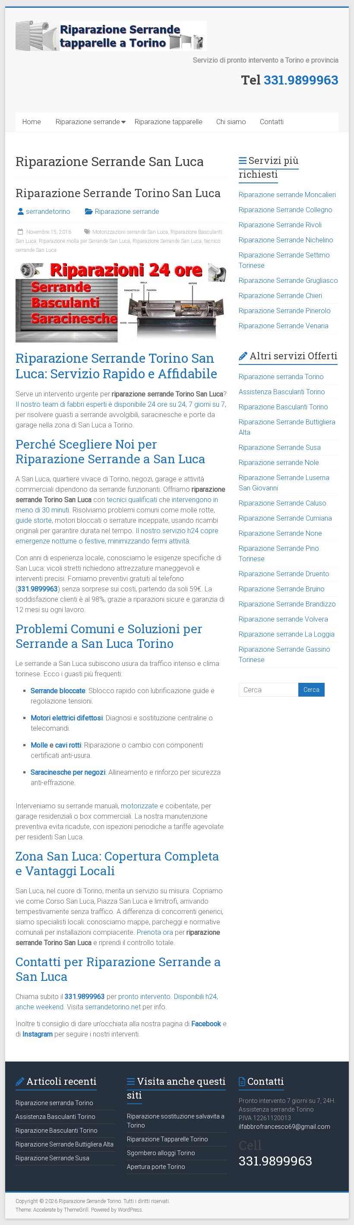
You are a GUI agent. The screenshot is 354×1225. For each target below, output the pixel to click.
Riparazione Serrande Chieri (280, 296)
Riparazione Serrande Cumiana (285, 518)
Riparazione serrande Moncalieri (287, 195)
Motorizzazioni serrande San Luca (130, 232)
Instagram (37, 1034)
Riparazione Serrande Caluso (282, 503)
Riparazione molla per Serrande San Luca (84, 241)
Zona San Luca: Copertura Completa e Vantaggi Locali (117, 863)
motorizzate (139, 806)
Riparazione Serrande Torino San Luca (118, 192)
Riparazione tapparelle (168, 122)
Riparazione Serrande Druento (284, 574)
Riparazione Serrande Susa (280, 447)
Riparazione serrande (88, 122)
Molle (39, 745)
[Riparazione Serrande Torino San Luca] (121, 267)
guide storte (34, 520)
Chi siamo (231, 122)
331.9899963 (301, 79)
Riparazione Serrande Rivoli (280, 225)
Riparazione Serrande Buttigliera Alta (65, 1144)
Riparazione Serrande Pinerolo (285, 311)
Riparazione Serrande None (280, 533)
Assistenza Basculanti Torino (282, 392)
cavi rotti (68, 745)
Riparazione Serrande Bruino (282, 589)
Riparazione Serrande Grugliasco (288, 280)
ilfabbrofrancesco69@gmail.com (284, 1126)
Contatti (272, 122)
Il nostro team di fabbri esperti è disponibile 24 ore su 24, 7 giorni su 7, (121, 404)
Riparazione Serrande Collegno (285, 210)
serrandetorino (48, 211)
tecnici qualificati (132, 500)
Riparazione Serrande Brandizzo (287, 604)
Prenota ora (155, 932)
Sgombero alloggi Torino (161, 1153)
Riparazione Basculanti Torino (283, 407)
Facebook (206, 1024)
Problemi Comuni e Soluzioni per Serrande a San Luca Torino (109, 636)
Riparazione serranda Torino (281, 377)
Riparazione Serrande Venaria (284, 326)
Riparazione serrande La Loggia (287, 634)
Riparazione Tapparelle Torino (167, 1139)
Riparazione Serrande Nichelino (286, 240)
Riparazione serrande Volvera (283, 619)
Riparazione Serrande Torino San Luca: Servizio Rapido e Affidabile (116, 365)
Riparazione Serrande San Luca (167, 241)
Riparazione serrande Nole (279, 463)
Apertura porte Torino (156, 1166)
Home (31, 122)
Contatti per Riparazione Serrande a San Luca (118, 969)
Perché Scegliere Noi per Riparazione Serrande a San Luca (110, 451)
